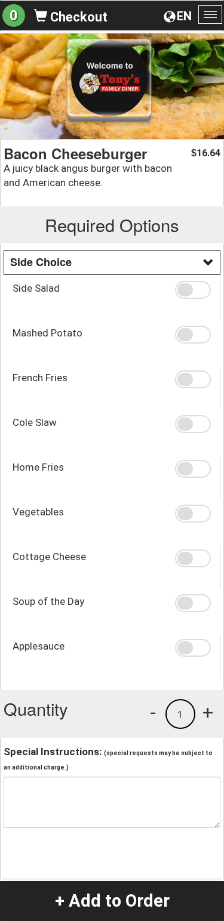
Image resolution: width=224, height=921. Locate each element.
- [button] (153, 712)
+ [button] (207, 712)
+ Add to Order (112, 901)
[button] (193, 290)
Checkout (77, 17)
